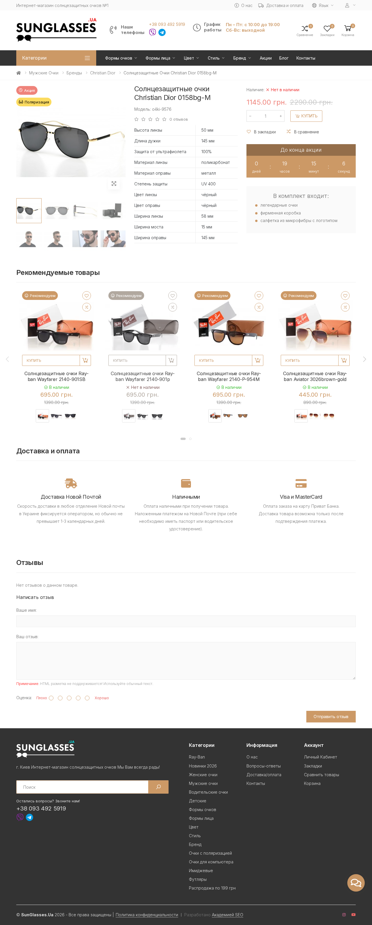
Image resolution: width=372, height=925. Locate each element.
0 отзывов (178, 119)
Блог (283, 58)
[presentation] (8, 359)
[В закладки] (86, 295)
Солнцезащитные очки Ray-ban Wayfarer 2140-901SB (56, 376)
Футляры (198, 879)
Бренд (239, 58)
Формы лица (158, 58)
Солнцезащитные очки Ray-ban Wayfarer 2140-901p (143, 376)
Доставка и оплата (285, 5)
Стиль (214, 58)
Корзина (312, 783)
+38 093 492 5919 (167, 24)
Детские (197, 800)
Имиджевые (201, 870)
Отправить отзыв (331, 716)
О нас (246, 5)
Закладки (313, 765)
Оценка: (24, 697)
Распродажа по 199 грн (212, 887)
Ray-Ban (197, 756)
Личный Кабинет (320, 756)
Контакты (305, 58)
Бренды (74, 72)
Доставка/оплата (263, 774)
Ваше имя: (26, 610)
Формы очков (118, 58)
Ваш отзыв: (27, 636)
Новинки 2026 (203, 765)
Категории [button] (34, 58)
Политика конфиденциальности (147, 914)
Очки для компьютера (211, 861)
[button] (347, 30)
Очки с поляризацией (210, 853)
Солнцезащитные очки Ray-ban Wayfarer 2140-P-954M (229, 376)
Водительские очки (208, 792)
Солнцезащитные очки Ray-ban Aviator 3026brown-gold (315, 376)
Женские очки (203, 774)
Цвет (189, 58)
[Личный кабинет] (350, 5)
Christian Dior (102, 72)
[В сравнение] (86, 307)
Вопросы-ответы (263, 765)
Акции (265, 58)
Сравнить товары (321, 774)
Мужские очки (43, 72)
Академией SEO (227, 914)
